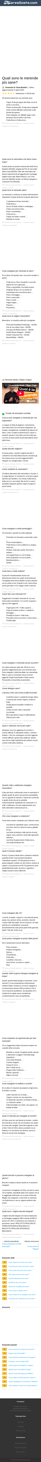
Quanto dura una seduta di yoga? (20, 1369)
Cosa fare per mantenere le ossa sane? (22, 1298)
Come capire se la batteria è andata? (21, 1365)
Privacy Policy (20, 1452)
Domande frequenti (20, 1443)
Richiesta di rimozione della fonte (12, 123)
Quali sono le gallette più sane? (19, 1286)
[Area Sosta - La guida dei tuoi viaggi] (20, 5)
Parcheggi (20, 1422)
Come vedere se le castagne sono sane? (22, 1294)
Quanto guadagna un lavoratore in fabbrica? (23, 1381)
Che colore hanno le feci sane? (19, 1274)
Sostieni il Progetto (20, 1447)
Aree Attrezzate (20, 1430)
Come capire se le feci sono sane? (20, 1270)
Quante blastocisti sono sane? (19, 1278)
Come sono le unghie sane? (18, 1290)
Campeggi (20, 1426)
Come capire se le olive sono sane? (20, 1262)
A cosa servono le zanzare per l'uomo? (21, 1349)
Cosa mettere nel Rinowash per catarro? (22, 1377)
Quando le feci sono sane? (17, 1282)
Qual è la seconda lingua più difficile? (21, 1373)
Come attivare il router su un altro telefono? (23, 1385)
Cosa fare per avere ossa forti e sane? (21, 1266)
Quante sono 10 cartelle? (17, 1353)
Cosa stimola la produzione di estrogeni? (22, 1357)
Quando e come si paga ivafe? (19, 1361)
